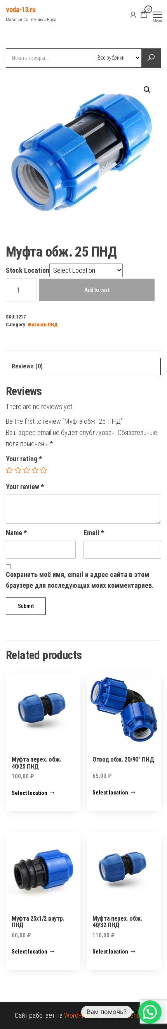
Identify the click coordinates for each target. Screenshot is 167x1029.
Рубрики (34, 37)
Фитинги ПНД (42, 324)
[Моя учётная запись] (133, 14)
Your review (25, 487)
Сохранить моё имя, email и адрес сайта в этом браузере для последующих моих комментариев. (80, 580)
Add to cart (96, 290)
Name (16, 533)
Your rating (24, 459)
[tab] (83, 366)
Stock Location (27, 270)
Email (94, 533)
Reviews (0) (27, 366)
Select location (29, 793)
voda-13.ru (20, 9)
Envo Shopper (134, 1015)
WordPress (79, 1015)
